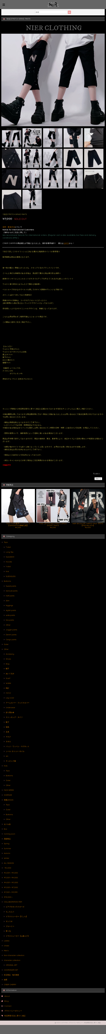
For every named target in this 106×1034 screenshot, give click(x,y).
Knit (7, 571)
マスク (8, 737)
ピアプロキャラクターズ (15, 907)
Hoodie (9, 562)
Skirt (7, 601)
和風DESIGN (8, 800)
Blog (6, 1001)
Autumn (7, 853)
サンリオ (9, 921)
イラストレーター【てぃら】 (17, 916)
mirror (8, 693)
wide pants (10, 615)
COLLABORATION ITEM (13, 902)
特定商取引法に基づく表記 (15, 1016)
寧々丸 (8, 931)
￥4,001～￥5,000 (11, 882)
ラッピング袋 (11, 761)
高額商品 (7, 839)
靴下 (7, 722)
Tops (6, 542)
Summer (7, 848)
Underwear (10, 707)
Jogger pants (11, 630)
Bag (7, 664)
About (7, 996)
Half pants (10, 596)
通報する (98, 479)
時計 (7, 688)
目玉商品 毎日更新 (11, 975)
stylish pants (11, 610)
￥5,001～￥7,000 (11, 887)
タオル (8, 741)
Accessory (10, 654)
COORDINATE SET (11, 970)
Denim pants (11, 635)
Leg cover (10, 698)
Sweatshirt (10, 557)
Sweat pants (11, 586)
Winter (6, 858)
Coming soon (9, 834)
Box (5, 829)
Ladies (6, 941)
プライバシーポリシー (13, 1011)
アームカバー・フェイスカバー (17, 703)
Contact (8, 1006)
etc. (7, 756)
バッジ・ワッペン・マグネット (17, 746)
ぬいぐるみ (10, 673)
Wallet (8, 683)
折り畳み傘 (10, 712)
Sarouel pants (11, 591)
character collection (12, 960)
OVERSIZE (8, 795)
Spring (6, 843)
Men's (6, 950)
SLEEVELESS (11, 576)
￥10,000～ (8, 897)
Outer (6, 644)
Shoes (8, 659)
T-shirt (8, 547)
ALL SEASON (9, 863)
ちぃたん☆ (10, 912)
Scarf (8, 678)
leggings (9, 605)
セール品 (7, 824)
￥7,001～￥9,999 (10, 892)
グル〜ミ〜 (10, 926)
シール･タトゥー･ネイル (15, 751)
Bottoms (7, 581)
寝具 (7, 727)
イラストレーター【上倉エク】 (17, 936)
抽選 (5, 980)
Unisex (6, 946)
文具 (7, 732)
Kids (5, 766)
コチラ (66, 243)
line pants (10, 620)
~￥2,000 (7, 868)
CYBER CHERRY (10, 984)
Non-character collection (14, 955)
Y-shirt (8, 566)
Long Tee (9, 552)
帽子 (7, 669)
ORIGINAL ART (11, 965)
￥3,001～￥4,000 (11, 877)
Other (8, 625)
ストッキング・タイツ (14, 717)
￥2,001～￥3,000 (11, 873)
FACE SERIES (9, 790)
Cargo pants (11, 639)
